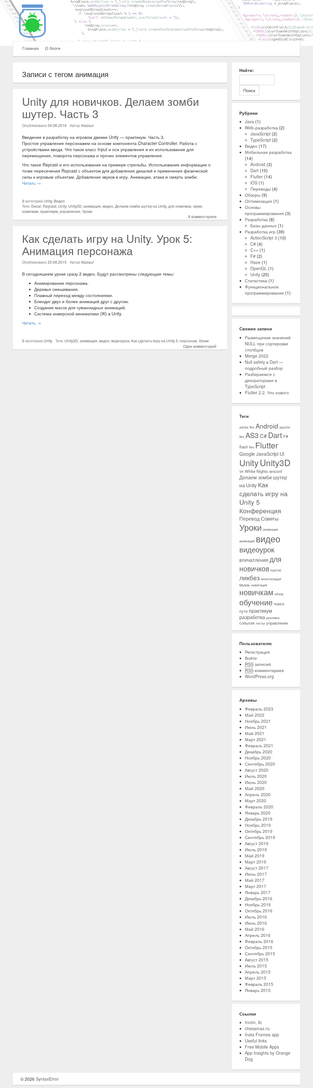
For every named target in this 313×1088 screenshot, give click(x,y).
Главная (30, 48)
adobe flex (246, 427)
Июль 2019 (256, 849)
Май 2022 (254, 715)
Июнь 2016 (256, 923)
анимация (92, 206)
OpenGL (258, 268)
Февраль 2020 (259, 807)
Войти (251, 658)
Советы (269, 518)
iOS (253, 183)
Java (249, 121)
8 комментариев (202, 216)
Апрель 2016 (258, 935)
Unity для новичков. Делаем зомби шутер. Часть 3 (110, 107)
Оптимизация (258, 201)
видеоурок (120, 340)
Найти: (246, 70)
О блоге (53, 48)
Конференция (260, 510)
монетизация (271, 579)
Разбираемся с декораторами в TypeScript (261, 380)
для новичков (179, 206)
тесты (260, 623)
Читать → (31, 183)
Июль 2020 (256, 776)
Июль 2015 (256, 966)
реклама (272, 617)
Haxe (255, 262)
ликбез (249, 577)
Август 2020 (256, 770)
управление (70, 211)
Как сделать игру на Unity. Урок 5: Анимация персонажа (107, 244)
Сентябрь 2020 (260, 764)
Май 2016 (254, 929)
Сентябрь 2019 (260, 837)
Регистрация (257, 652)
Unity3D (75, 206)
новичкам (30, 211)
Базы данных (263, 225)
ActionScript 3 (263, 238)
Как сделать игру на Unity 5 (154, 340)
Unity (48, 200)
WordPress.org (259, 676)
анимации (270, 529)
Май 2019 (254, 855)
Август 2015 (256, 959)
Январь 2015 (258, 990)
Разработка (256, 219)
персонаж (188, 340)
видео (108, 206)
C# (253, 244)
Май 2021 (254, 733)
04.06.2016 (57, 125)
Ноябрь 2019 (258, 825)
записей (258, 664)
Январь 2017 (258, 892)
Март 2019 (255, 862)
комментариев (264, 670)
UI (282, 453)
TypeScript (260, 140)
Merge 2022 (256, 356)
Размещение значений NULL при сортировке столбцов (268, 343)
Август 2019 (256, 843)
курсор (276, 570)
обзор (278, 594)
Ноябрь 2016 (258, 904)
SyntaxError (47, 1079)
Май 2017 (254, 880)
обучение (256, 602)
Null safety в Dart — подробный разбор (264, 365)
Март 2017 (255, 886)
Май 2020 (254, 788)
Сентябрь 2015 (260, 953)
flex (251, 447)
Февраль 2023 (259, 709)
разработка (252, 617)
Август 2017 (256, 868)
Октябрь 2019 (258, 831)
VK (241, 471)
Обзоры (252, 195)
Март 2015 (255, 978)
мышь (244, 585)
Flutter (256, 176)
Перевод (249, 518)
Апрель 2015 (258, 972)
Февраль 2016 (259, 941)
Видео (59, 200)
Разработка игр (260, 231)
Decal (36, 206)
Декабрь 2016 (258, 898)
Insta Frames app (262, 1034)
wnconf (275, 471)
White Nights (256, 471)
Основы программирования (264, 210)
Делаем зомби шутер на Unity (140, 206)
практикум (49, 211)
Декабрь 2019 (258, 819)
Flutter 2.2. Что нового (267, 392)
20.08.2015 (57, 262)
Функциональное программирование (264, 290)
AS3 (252, 435)
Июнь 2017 (256, 874)
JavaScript (260, 134)
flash (243, 447)
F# (253, 256)
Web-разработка (261, 127)
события (247, 623)
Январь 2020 (258, 813)
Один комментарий (199, 346)
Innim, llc (253, 1022)
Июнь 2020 (256, 782)
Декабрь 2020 (258, 751)
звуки (197, 206)
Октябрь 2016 (258, 911)
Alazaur (87, 125)
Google (247, 453)
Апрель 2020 (258, 794)
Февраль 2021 (259, 745)
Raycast (49, 206)
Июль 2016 (256, 917)
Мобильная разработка (268, 152)
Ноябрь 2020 (258, 758)
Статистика (256, 280)
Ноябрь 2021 (258, 721)
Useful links (256, 1041)
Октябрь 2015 (258, 947)
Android (257, 164)
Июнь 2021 (256, 727)
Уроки (87, 211)
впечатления (253, 559)
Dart (254, 170)
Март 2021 (255, 739)
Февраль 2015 (259, 984)
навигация (259, 585)
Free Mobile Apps (262, 1047)
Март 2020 (255, 800)
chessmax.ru (257, 1028)
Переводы (260, 189)
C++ (254, 250)
